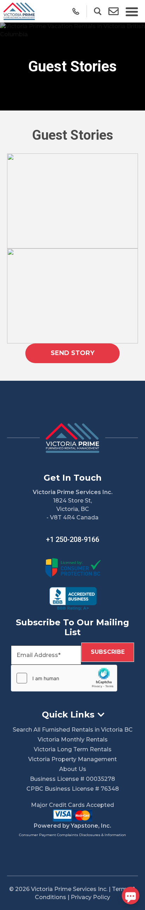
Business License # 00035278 (72, 779)
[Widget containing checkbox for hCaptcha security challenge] (64, 678)
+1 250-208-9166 (72, 539)
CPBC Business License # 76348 (72, 788)
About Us (72, 769)
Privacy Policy (90, 897)
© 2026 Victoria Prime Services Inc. (58, 889)
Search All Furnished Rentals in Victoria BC (73, 729)
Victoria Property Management (72, 759)
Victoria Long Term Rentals (73, 749)
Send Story (72, 353)
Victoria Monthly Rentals (73, 739)
